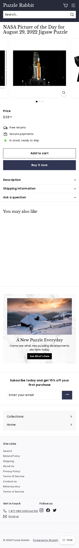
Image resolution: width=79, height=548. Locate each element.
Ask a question (14, 197)
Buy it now (39, 165)
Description (12, 180)
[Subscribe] (67, 395)
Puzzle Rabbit (18, 5)
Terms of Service (13, 491)
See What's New (39, 356)
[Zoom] (63, 92)
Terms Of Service (14, 476)
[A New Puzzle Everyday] (39, 316)
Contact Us (10, 481)
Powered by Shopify (45, 540)
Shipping (8, 461)
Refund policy (11, 486)
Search (7, 451)
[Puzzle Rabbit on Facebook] (48, 510)
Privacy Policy (11, 471)
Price (7, 111)
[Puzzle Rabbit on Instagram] (41, 510)
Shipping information (19, 188)
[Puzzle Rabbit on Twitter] (55, 510)
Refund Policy (11, 456)
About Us (8, 466)
